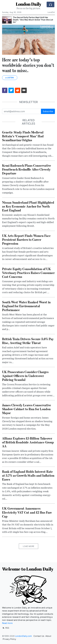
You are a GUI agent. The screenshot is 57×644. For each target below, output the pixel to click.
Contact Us (38, 636)
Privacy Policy (9, 639)
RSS (7, 628)
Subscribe (48, 111)
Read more (7, 623)
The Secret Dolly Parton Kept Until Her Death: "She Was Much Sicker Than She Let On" (33, 19)
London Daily (28, 4)
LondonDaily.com (23, 636)
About (48, 636)
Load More (28, 546)
